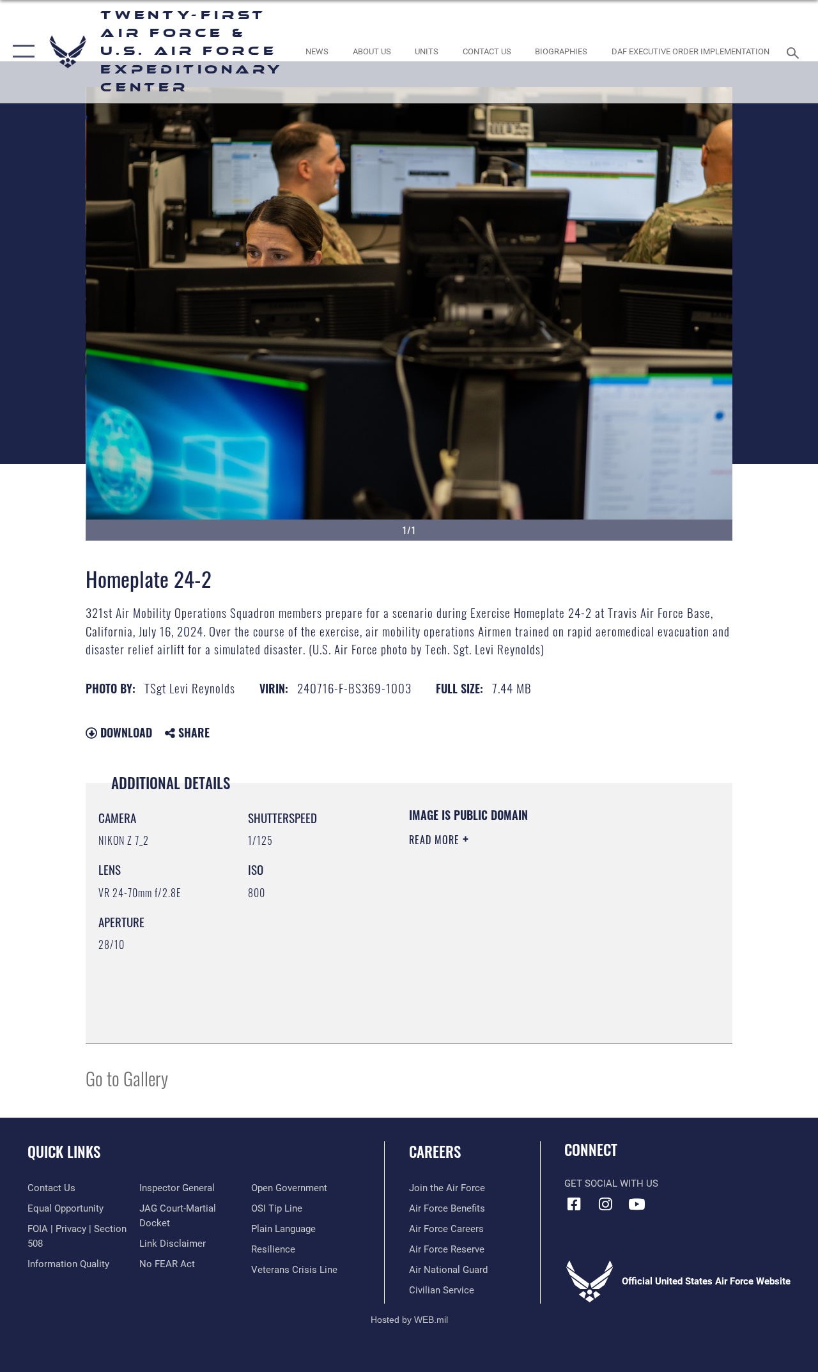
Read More (436, 839)
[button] (21, 51)
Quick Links (63, 1151)
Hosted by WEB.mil (409, 1319)
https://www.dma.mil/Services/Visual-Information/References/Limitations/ (523, 948)
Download (124, 732)
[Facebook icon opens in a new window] (573, 1204)
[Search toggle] (795, 51)
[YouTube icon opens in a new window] (636, 1204)
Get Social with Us (611, 1183)
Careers (435, 1151)
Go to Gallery (127, 1077)
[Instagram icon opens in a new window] (605, 1204)
